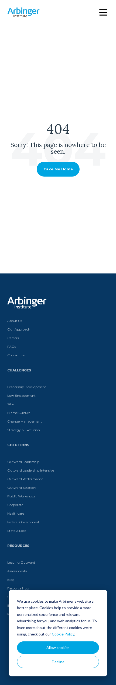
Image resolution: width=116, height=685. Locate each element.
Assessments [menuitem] (17, 571)
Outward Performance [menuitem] (25, 479)
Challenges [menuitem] (19, 370)
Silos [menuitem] (10, 404)
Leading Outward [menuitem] (21, 562)
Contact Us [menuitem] (16, 355)
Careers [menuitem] (13, 338)
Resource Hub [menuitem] (18, 588)
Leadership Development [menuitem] (26, 387)
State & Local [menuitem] (17, 531)
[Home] (23, 12)
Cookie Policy (63, 634)
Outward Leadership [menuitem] (23, 462)
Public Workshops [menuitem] (21, 496)
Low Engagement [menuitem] (21, 396)
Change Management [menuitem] (24, 421)
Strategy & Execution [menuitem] (23, 430)
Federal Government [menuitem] (23, 522)
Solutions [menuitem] (18, 445)
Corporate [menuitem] (15, 505)
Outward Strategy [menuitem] (21, 488)
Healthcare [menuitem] (15, 513)
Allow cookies (58, 647)
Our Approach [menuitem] (18, 329)
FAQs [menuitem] (11, 347)
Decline (58, 661)
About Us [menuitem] (14, 321)
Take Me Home (58, 169)
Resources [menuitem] (18, 546)
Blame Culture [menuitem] (18, 413)
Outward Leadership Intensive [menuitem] (30, 470)
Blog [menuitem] (11, 580)
